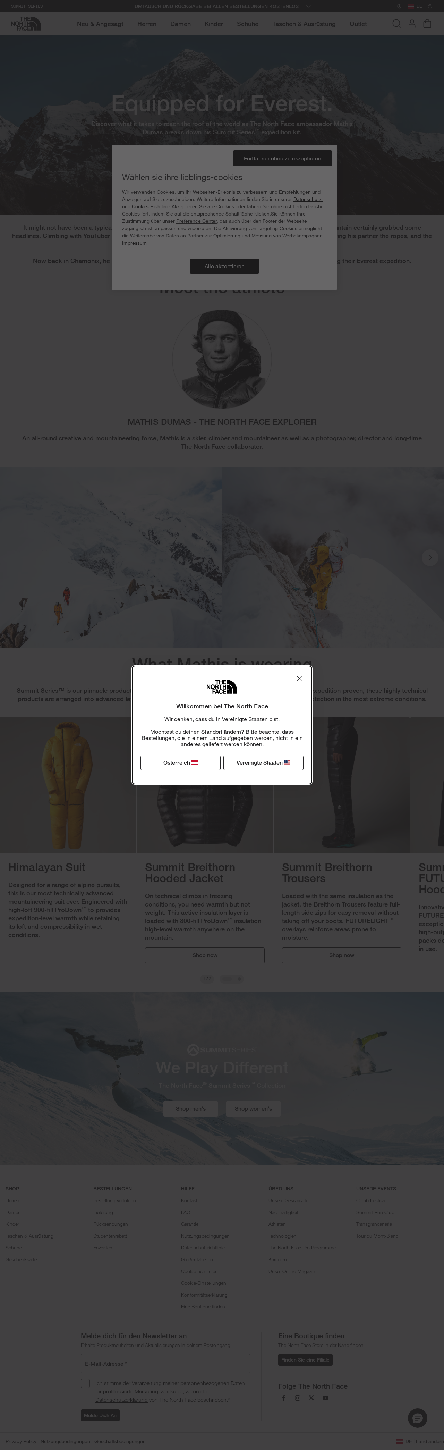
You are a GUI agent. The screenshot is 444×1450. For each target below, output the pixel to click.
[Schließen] (299, 678)
